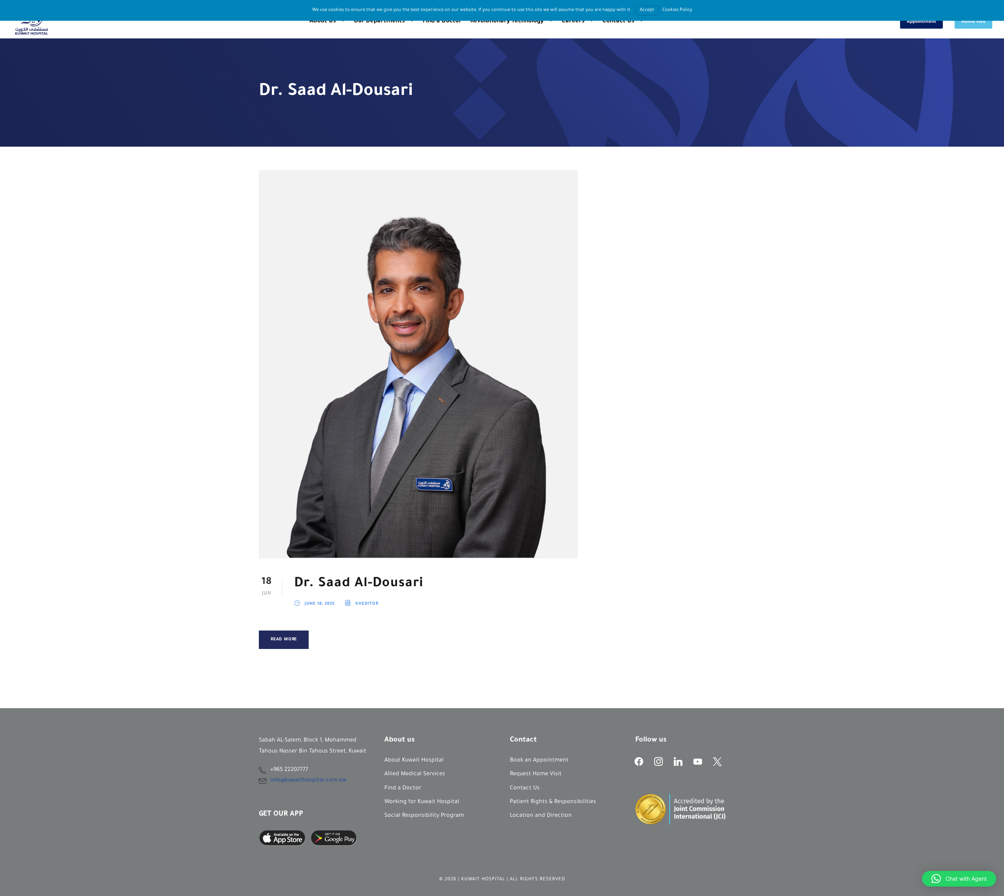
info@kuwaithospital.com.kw (308, 781)
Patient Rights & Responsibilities (553, 802)
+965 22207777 (289, 770)
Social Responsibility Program (424, 816)
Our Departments (379, 21)
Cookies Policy (677, 10)
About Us (322, 21)
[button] (959, 879)
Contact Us (618, 21)
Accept (647, 10)
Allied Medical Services (414, 774)
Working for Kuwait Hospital (421, 802)
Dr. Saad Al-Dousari (358, 584)
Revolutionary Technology (507, 21)
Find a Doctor (442, 21)
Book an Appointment (539, 761)
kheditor (366, 604)
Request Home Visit (536, 774)
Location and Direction (541, 816)
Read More (284, 639)
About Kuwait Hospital (414, 761)
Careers (573, 21)
